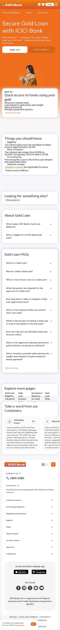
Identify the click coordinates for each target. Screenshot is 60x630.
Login (49, 4)
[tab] (12, 200)
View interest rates (13, 113)
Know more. (19, 625)
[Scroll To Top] (53, 464)
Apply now (15, 49)
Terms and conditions (28, 617)
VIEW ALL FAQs (11, 368)
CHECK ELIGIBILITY (41, 49)
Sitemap (13, 617)
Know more (7, 43)
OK (33, 624)
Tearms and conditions (16, 170)
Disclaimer (45, 617)
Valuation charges (14, 167)
